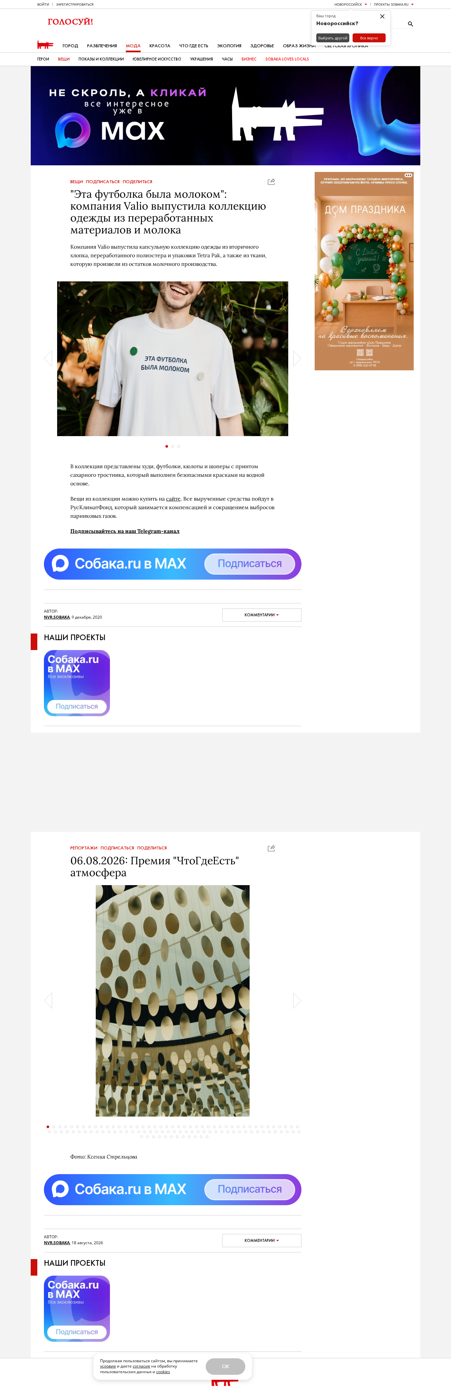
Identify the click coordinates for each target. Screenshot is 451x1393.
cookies (163, 1371)
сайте (173, 498)
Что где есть (193, 46)
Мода (133, 46)
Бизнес (249, 59)
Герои (43, 59)
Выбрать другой (332, 37)
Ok (225, 1366)
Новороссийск (348, 4)
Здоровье (262, 46)
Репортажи (83, 848)
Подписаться (103, 181)
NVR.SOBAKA (57, 617)
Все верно (369, 37)
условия (108, 1366)
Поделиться (137, 181)
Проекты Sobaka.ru (391, 4)
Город (70, 46)
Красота (160, 46)
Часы (227, 59)
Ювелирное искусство (157, 59)
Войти (43, 4)
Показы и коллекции (101, 59)
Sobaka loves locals (287, 59)
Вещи (64, 59)
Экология (229, 46)
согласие (141, 1366)
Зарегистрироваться (74, 4)
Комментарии (260, 615)
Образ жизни (299, 46)
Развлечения (102, 46)
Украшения (201, 59)
